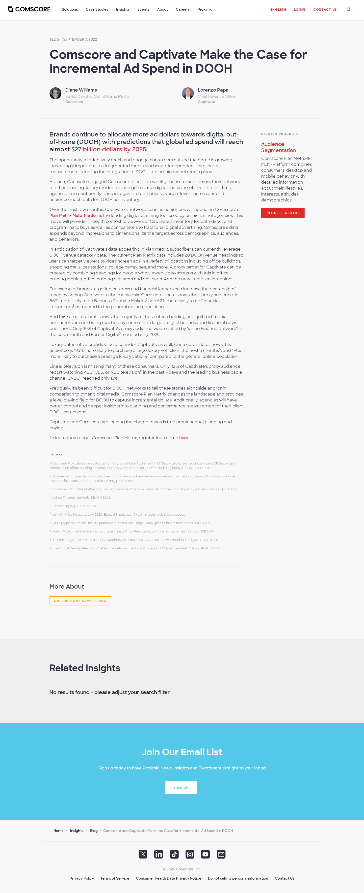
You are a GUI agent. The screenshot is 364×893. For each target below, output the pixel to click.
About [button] (162, 9)
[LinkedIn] (158, 856)
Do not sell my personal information (238, 878)
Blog (55, 40)
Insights (76, 830)
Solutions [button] (70, 9)
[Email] (221, 856)
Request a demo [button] (283, 213)
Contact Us (284, 878)
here (183, 437)
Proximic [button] (205, 9)
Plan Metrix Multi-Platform (75, 215)
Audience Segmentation (278, 147)
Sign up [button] (181, 788)
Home (58, 830)
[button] (278, 12)
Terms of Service (115, 878)
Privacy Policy (82, 878)
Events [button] (143, 9)
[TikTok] (174, 856)
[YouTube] (205, 856)
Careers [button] (183, 9)
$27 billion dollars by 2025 (108, 149)
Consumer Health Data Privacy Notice (168, 878)
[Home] (29, 12)
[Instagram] (189, 856)
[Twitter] (143, 856)
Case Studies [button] (97, 9)
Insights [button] (123, 9)
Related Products (280, 134)
